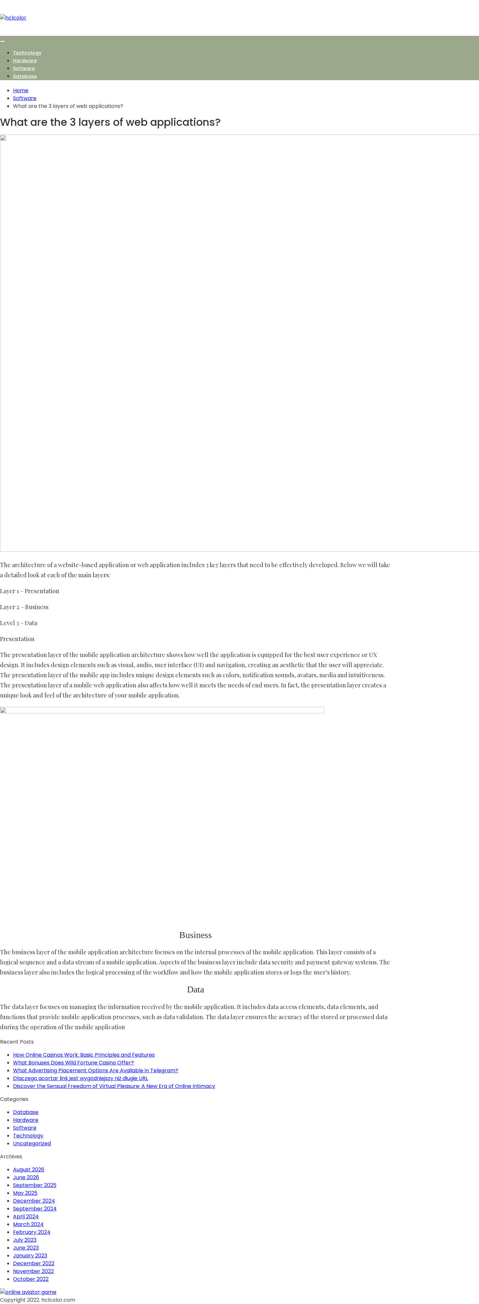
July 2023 (24, 1240)
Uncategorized (32, 1143)
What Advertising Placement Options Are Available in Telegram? (95, 1070)
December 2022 (33, 1263)
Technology (27, 53)
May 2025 (25, 1193)
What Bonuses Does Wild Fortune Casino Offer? (73, 1062)
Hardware (25, 60)
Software (24, 68)
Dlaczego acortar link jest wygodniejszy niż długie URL (80, 1078)
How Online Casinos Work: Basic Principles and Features (84, 1055)
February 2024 (32, 1232)
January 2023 (30, 1255)
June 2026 (26, 1177)
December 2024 (34, 1201)
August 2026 (28, 1169)
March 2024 (28, 1224)
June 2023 (26, 1248)
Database (25, 76)
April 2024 (26, 1216)
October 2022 (31, 1279)
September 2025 (34, 1185)
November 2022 (33, 1271)
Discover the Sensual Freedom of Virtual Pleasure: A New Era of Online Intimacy (114, 1086)
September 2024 (35, 1208)
